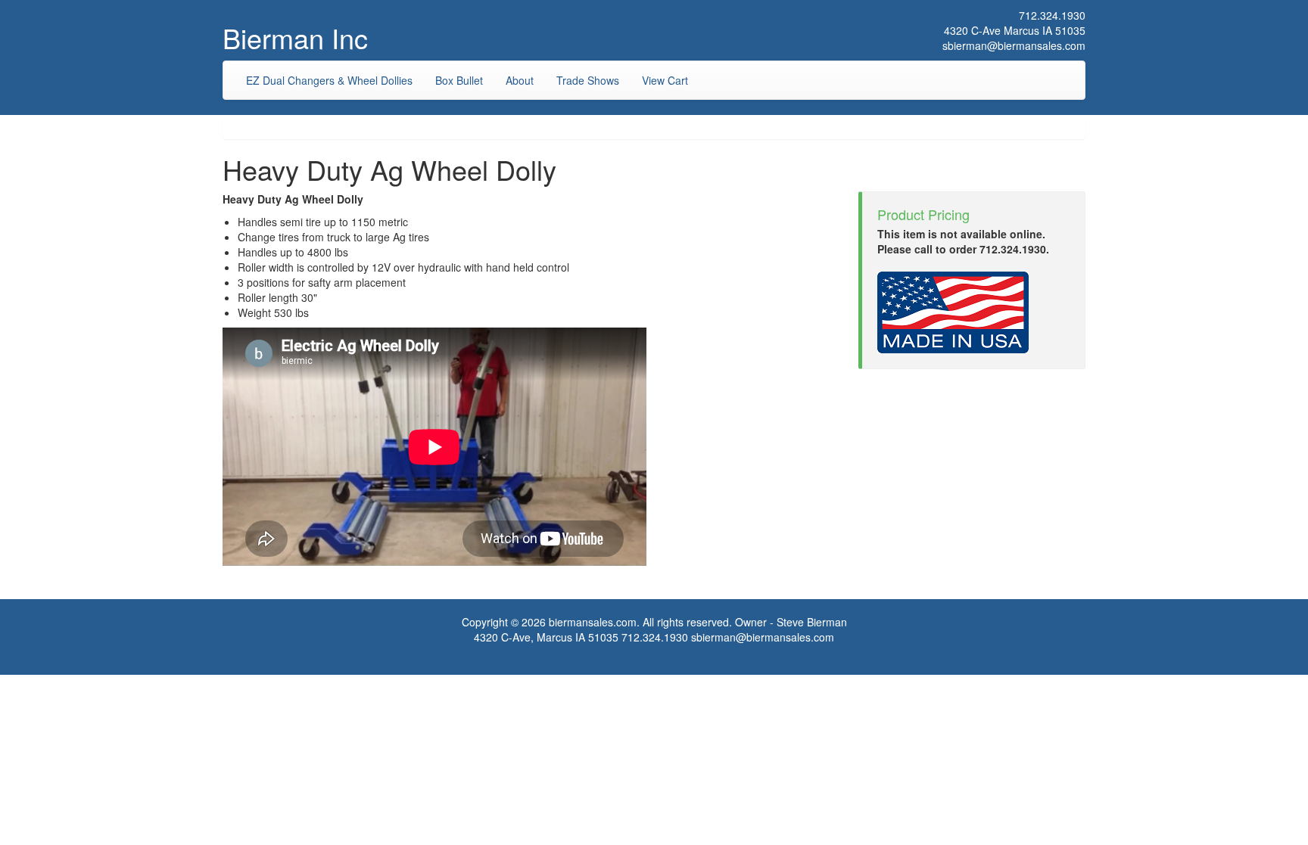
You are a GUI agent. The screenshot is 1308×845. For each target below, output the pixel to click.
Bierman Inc (295, 37)
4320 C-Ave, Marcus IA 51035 (546, 637)
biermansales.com (593, 621)
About (520, 80)
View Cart (665, 80)
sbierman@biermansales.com (1013, 45)
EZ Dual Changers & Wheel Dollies (329, 80)
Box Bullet (459, 80)
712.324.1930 (1052, 15)
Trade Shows (587, 80)
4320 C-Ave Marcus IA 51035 (1014, 30)
